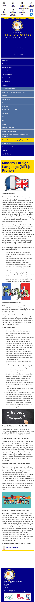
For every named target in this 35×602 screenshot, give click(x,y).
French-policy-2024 (12, 547)
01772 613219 (10, 590)
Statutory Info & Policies (13, 14)
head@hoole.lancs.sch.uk (16, 592)
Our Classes (3, 13)
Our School (13, 5)
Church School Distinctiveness (24, 6)
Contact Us (22, 13)
